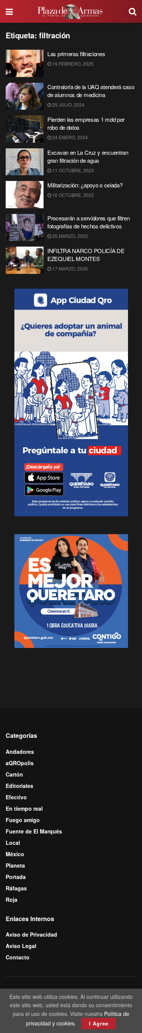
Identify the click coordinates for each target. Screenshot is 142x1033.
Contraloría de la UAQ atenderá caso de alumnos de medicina (90, 91)
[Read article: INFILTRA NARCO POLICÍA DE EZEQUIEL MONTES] (25, 260)
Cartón (14, 774)
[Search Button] (132, 11)
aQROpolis (20, 763)
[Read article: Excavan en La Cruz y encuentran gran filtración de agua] (25, 162)
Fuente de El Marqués (34, 831)
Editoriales (19, 785)
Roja (11, 899)
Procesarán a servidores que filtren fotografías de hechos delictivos (88, 222)
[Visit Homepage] (71, 11)
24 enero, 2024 (69, 137)
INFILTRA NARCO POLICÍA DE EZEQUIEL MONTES (86, 255)
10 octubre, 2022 (72, 195)
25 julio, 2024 (67, 104)
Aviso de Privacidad (31, 934)
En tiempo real (24, 808)
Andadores (20, 751)
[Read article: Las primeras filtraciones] (25, 63)
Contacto (18, 957)
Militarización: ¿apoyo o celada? (84, 185)
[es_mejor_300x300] (71, 590)
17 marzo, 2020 (69, 268)
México (15, 854)
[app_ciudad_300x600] (71, 402)
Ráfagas (16, 888)
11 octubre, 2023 (72, 170)
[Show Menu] (9, 11)
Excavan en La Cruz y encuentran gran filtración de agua (87, 156)
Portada (16, 876)
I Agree (98, 1023)
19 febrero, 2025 (72, 63)
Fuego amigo (23, 820)
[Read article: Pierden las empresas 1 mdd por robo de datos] (25, 129)
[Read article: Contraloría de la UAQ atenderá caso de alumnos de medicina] (25, 96)
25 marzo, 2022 (69, 236)
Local (13, 842)
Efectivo (16, 797)
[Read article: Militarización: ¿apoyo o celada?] (25, 194)
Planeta (15, 865)
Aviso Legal (21, 946)
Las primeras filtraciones (76, 54)
